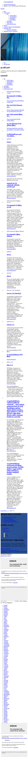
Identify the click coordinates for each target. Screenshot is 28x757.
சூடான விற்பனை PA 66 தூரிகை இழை (14, 124)
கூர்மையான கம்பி (11, 24)
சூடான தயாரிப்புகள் (6, 550)
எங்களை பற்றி (7, 28)
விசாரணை (10, 176)
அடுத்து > (5, 510)
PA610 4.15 (10, 325)
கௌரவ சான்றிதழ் (11, 29)
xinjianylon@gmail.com (10, 4)
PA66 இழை (13, 19)
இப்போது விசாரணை (6, 548)
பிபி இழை (9, 21)
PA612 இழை (13, 15)
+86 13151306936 (8, 518)
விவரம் (14, 176)
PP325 (9, 254)
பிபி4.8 (9, 276)
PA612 (9, 142)
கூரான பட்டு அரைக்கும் (14, 293)
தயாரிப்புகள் (7, 12)
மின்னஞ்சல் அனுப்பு (6, 555)
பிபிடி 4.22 (10, 365)
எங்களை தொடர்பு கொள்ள (10, 31)
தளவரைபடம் (15, 550)
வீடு (5, 11)
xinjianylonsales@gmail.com (11, 521)
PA (7, 14)
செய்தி (5, 25)
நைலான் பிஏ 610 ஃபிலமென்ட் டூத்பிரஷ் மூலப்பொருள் (13, 184)
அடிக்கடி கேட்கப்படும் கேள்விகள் (12, 27)
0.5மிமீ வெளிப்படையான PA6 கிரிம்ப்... (14, 135)
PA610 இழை (13, 17)
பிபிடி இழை (10, 22)
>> (8, 510)
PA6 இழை (12, 18)
